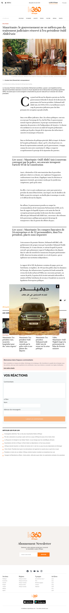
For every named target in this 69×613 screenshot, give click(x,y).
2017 (52, 588)
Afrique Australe (22, 586)
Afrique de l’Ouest (23, 580)
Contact (37, 584)
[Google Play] (40, 601)
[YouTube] (34, 571)
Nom (5, 402)
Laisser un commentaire (34, 419)
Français (64, 2)
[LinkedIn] (38, 571)
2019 (52, 584)
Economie (28, 18)
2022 (52, 578)
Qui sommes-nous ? (40, 578)
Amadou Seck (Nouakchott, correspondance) (17, 80)
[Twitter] (31, 571)
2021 (52, 580)
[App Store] (28, 601)
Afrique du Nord (22, 578)
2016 (52, 590)
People (42, 18)
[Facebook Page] (28, 571)
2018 (52, 586)
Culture (48, 18)
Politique (21, 18)
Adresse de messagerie (12, 409)
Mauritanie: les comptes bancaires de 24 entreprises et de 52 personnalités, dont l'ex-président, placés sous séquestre (38, 232)
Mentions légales (39, 582)
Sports (61, 18)
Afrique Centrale (22, 582)
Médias (54, 18)
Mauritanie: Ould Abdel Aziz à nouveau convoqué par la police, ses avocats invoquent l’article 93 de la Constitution (39, 162)
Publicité (37, 586)
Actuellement (6, 18)
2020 (52, 582)
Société (36, 18)
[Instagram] (41, 571)
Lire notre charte (9, 368)
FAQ (36, 580)
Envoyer (43, 554)
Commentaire (9, 382)
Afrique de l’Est (22, 584)
